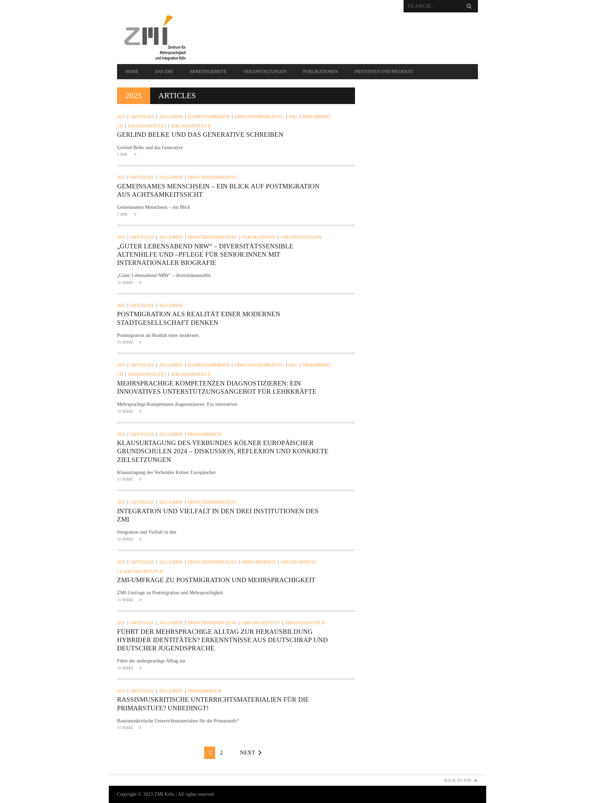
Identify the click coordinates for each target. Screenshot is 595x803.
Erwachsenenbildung (259, 116)
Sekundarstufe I (147, 126)
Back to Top (457, 780)
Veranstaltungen (264, 71)
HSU (293, 116)
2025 (121, 116)
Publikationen (320, 71)
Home (131, 71)
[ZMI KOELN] (171, 38)
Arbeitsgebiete (208, 71)
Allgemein (171, 116)
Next (247, 752)
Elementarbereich (209, 116)
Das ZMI (164, 71)
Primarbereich (204, 434)
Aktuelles (142, 116)
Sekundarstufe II (190, 126)
